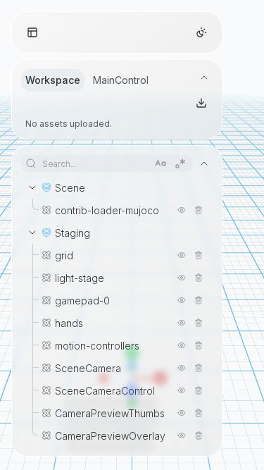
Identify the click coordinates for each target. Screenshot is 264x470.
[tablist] (87, 80)
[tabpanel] (117, 111)
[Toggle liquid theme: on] (32, 32)
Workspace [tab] (52, 80)
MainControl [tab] (121, 80)
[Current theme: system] (201, 32)
